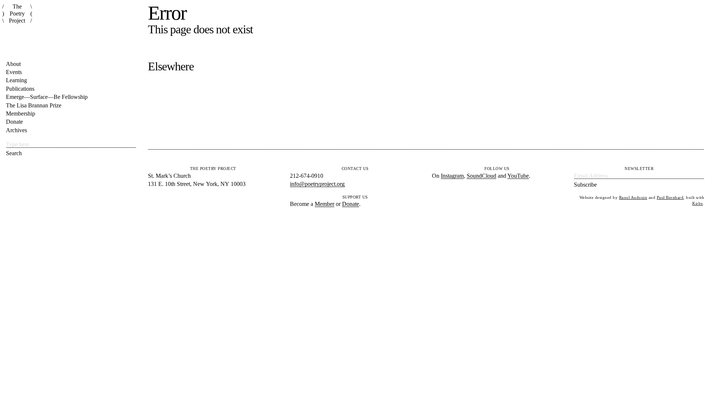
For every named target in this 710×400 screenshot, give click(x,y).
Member (324, 204)
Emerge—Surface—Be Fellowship (47, 97)
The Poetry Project (17, 13)
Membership (20, 113)
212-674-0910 (306, 176)
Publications (20, 89)
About (13, 64)
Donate (14, 122)
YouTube (518, 176)
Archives (16, 130)
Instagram (452, 176)
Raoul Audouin (633, 197)
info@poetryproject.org (317, 184)
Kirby (697, 203)
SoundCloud (481, 176)
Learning (16, 80)
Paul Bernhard (670, 197)
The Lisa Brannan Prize (33, 105)
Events (14, 72)
